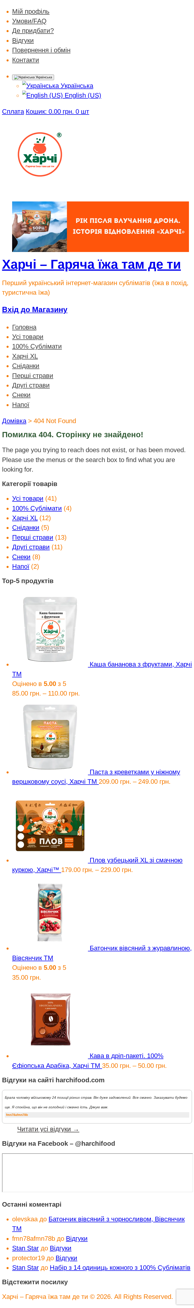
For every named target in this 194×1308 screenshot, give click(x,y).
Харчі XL (25, 356)
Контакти (25, 59)
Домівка (14, 420)
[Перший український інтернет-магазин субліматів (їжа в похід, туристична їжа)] (40, 190)
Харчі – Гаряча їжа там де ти (91, 264)
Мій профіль (31, 11)
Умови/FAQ (29, 21)
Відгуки (23, 40)
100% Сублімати (37, 346)
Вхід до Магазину (34, 309)
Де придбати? (33, 30)
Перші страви (32, 375)
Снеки (21, 394)
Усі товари (27, 336)
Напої (20, 404)
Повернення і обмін (41, 50)
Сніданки (25, 365)
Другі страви (31, 385)
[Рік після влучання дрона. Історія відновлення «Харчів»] (100, 249)
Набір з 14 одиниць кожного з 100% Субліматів (120, 1267)
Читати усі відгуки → (48, 1129)
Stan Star (25, 1248)
